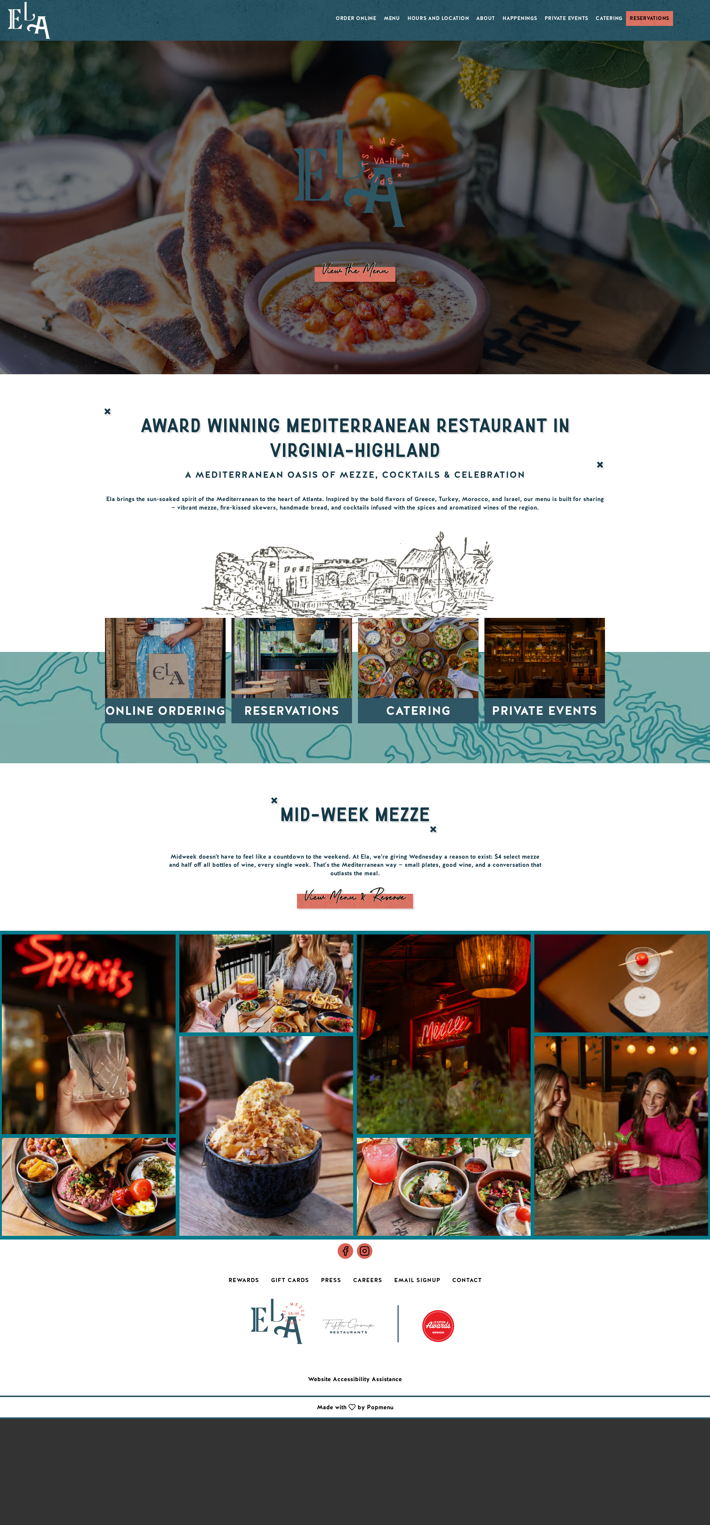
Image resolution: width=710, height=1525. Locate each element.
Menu (392, 18)
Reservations (649, 18)
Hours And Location (438, 18)
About (485, 18)
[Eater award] (438, 1320)
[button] (89, 1034)
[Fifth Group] (348, 1320)
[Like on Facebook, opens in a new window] (345, 1251)
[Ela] (277, 1320)
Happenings (520, 18)
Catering (609, 18)
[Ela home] (29, 20)
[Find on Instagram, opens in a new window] (364, 1251)
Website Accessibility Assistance (355, 1379)
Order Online (356, 18)
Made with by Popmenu (199, 1407)
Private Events (567, 18)
